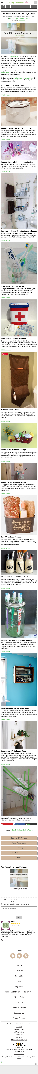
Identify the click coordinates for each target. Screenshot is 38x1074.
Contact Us (19, 976)
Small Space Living (19, 853)
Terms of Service (19, 1008)
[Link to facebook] (12, 956)
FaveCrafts (19, 1027)
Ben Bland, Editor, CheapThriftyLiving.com (19, 18)
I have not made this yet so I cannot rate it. (16, 904)
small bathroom (14, 56)
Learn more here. (19, 1054)
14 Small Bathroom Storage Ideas (19, 889)
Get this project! (6, 95)
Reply (3, 940)
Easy (19, 858)
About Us (19, 965)
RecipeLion (19, 1034)
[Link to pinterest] (26, 956)
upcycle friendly (6, 73)
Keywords (19, 987)
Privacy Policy (19, 997)
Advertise (19, 971)
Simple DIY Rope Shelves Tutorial (22, 830)
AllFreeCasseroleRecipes (19, 1040)
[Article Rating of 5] (15, 20)
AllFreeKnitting (19, 1032)
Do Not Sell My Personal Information (19, 992)
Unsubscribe (19, 1013)
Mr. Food (19, 1037)
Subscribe (19, 1002)
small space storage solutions (22, 78)
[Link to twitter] (19, 956)
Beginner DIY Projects (19, 838)
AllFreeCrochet (19, 1029)
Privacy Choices (19, 1018)
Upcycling (19, 848)
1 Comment (22, 20)
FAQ (19, 981)
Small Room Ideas (19, 843)
